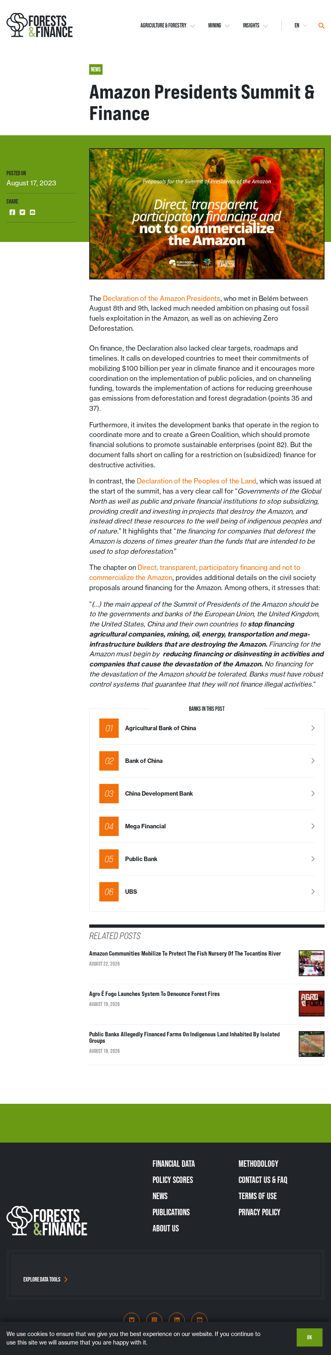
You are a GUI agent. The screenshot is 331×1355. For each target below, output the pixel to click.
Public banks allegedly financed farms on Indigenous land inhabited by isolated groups (184, 1037)
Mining (214, 25)
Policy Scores (173, 1180)
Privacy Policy (260, 1212)
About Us (166, 1228)
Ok (309, 1337)
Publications (171, 1212)
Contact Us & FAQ (263, 1180)
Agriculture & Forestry (163, 25)
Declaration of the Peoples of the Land (196, 481)
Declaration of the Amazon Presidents (161, 298)
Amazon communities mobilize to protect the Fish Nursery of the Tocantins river (185, 953)
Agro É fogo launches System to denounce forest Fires (154, 994)
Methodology (259, 1163)
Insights (251, 25)
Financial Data (174, 1163)
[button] (12, 212)
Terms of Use (258, 1196)
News (160, 1196)
